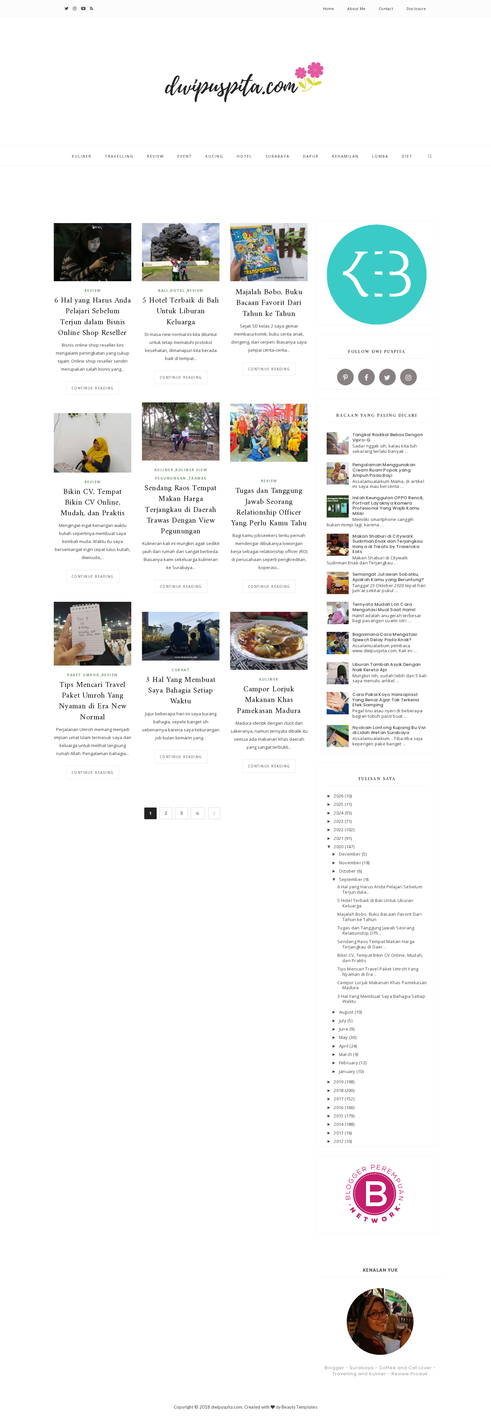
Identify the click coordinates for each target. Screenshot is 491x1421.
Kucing (214, 156)
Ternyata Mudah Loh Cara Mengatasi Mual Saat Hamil (384, 607)
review (93, 290)
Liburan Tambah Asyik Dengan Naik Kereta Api (386, 667)
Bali (163, 290)
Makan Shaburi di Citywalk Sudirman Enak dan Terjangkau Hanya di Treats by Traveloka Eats (387, 544)
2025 (339, 804)
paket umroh (83, 675)
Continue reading (92, 388)
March (346, 1054)
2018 (339, 1090)
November (350, 863)
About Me (356, 8)
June (344, 1029)
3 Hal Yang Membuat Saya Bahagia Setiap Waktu (180, 691)
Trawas (197, 478)
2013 (339, 1133)
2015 (339, 1116)
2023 (339, 821)
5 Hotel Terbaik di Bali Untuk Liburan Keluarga (180, 312)
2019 (339, 1082)
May (344, 1037)
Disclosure (416, 8)
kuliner (164, 470)
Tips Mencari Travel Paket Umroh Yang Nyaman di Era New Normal (93, 701)
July (343, 1021)
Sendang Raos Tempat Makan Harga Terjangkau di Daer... (376, 944)
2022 (339, 830)
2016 (339, 1107)
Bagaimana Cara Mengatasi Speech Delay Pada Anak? (384, 637)
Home (328, 8)
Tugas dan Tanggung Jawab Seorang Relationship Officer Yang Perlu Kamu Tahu (269, 507)
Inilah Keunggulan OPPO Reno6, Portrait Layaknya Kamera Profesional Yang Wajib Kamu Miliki (388, 506)
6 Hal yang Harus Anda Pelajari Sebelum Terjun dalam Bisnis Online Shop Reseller (92, 317)
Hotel (244, 156)
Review (155, 156)
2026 (339, 796)
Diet (407, 156)
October (348, 871)
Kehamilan (345, 156)
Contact (386, 8)
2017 (339, 1099)
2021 (339, 838)
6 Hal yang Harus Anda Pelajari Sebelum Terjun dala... (379, 889)
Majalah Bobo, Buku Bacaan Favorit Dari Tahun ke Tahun (268, 303)
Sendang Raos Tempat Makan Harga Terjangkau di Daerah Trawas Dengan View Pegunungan (181, 510)
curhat (181, 670)
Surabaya (278, 156)
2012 (339, 1141)
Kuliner (82, 156)
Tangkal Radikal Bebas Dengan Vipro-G (387, 437)
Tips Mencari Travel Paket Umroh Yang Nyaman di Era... (377, 971)
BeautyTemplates (299, 1407)
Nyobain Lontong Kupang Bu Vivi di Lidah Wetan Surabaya (389, 730)
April (344, 1046)
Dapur (311, 156)
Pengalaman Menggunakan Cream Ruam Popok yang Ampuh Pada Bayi (384, 470)
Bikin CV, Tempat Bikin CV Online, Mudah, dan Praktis (92, 503)
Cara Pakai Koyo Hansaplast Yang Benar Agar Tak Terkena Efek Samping (385, 699)
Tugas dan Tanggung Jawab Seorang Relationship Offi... (375, 930)
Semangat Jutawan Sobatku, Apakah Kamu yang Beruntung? (388, 577)
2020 (339, 847)
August (347, 1012)
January (347, 1071)
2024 (339, 813)
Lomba (380, 156)
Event (184, 156)
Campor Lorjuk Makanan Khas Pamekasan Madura (269, 700)
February (349, 1063)
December (350, 854)
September (351, 879)
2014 (339, 1124)
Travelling (119, 156)
